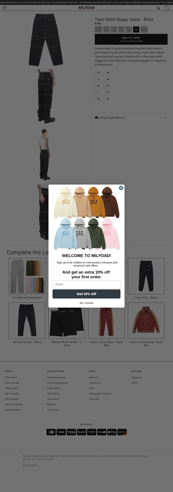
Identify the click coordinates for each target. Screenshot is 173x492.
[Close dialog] (121, 188)
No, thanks (86, 303)
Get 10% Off (86, 294)
